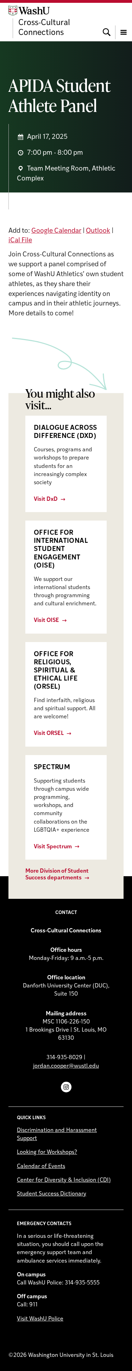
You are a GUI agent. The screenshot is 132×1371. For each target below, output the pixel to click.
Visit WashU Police (40, 1319)
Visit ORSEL (49, 733)
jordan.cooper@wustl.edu (66, 1066)
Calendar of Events (41, 1166)
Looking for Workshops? (47, 1152)
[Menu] (123, 22)
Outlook (98, 231)
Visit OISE (46, 620)
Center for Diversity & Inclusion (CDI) (64, 1180)
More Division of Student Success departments (57, 874)
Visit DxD (46, 499)
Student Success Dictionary (51, 1194)
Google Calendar (56, 231)
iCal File (20, 240)
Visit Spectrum (53, 847)
